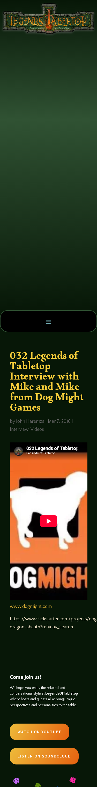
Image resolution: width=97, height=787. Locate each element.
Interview (19, 429)
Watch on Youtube (40, 731)
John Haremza (30, 421)
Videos (37, 429)
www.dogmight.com (31, 606)
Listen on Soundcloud (44, 756)
